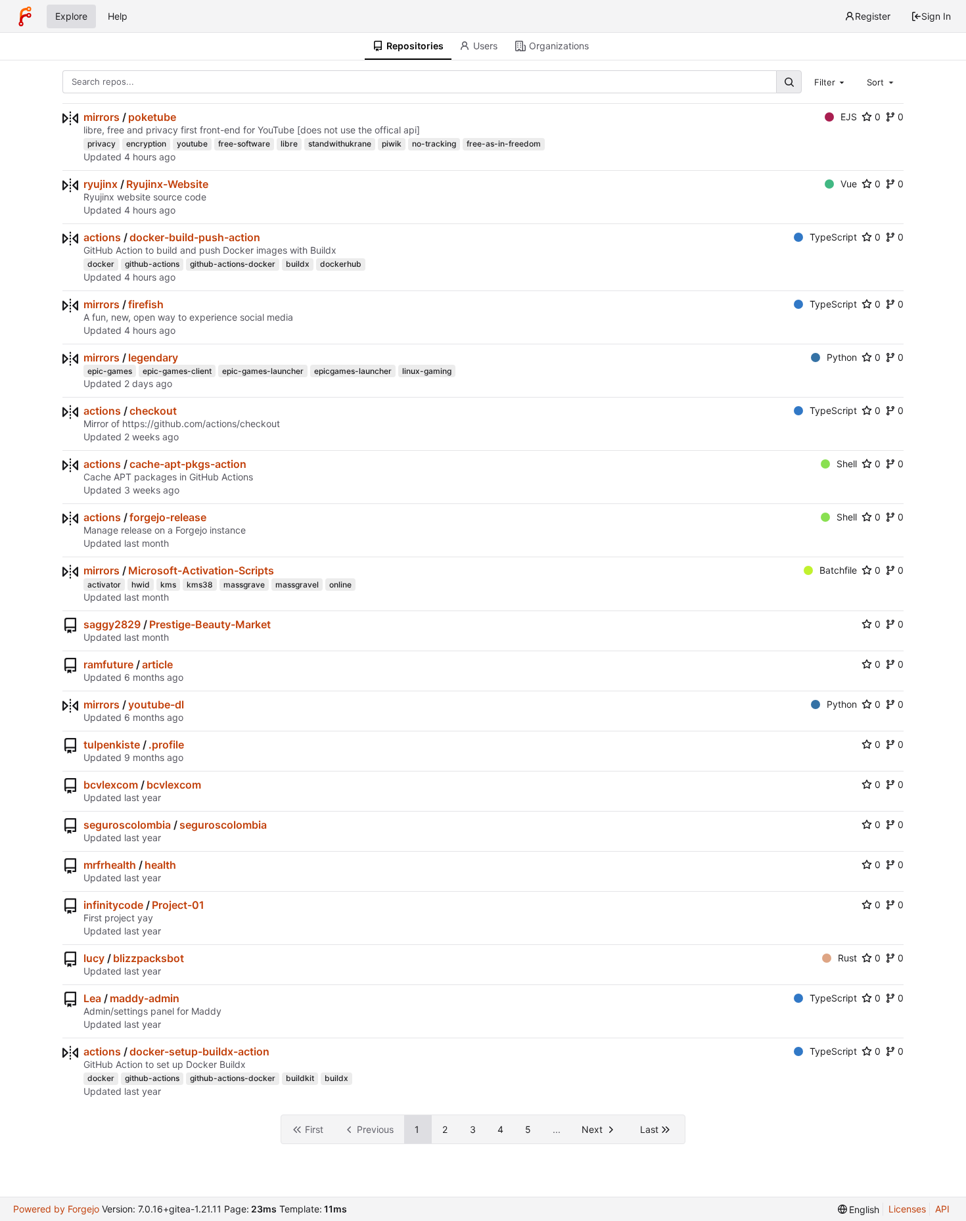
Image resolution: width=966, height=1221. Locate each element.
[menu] (859, 1209)
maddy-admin (144, 998)
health (160, 864)
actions (102, 237)
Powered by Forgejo (56, 1208)
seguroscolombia (127, 824)
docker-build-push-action (194, 237)
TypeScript (833, 236)
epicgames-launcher (353, 371)
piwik (392, 144)
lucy (93, 958)
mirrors (101, 117)
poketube (152, 117)
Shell (847, 463)
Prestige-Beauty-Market (210, 624)
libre (289, 144)
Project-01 (178, 904)
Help (117, 16)
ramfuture (108, 664)
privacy (101, 144)
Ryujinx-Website (167, 184)
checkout (153, 410)
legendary (153, 357)
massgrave (244, 584)
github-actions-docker (232, 264)
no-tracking (434, 144)
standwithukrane (339, 144)
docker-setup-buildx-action (199, 1051)
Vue (848, 183)
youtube (192, 144)
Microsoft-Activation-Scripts (201, 570)
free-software (244, 144)
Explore (71, 16)
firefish (146, 304)
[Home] (25, 16)
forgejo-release (167, 517)
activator (104, 584)
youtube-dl (156, 704)
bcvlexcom (110, 784)
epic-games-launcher (263, 371)
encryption (146, 144)
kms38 (200, 584)
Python (842, 357)
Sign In (936, 16)
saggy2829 (112, 624)
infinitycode (113, 904)
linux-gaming (426, 371)
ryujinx (100, 184)
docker (100, 264)
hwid (140, 584)
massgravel (297, 584)
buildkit (300, 1078)
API (942, 1208)
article (157, 664)
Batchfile (838, 570)
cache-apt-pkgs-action (187, 464)
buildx (298, 264)
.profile (166, 744)
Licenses (907, 1208)
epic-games (109, 371)
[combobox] (830, 81)
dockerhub (340, 264)
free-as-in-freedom (504, 144)
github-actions (152, 264)
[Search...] (788, 81)
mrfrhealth (109, 864)
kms (168, 584)
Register (872, 16)
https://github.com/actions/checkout (201, 423)
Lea (92, 998)
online (340, 584)
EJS (848, 116)
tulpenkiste (111, 744)
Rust (847, 957)
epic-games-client (177, 371)
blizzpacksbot (148, 958)
